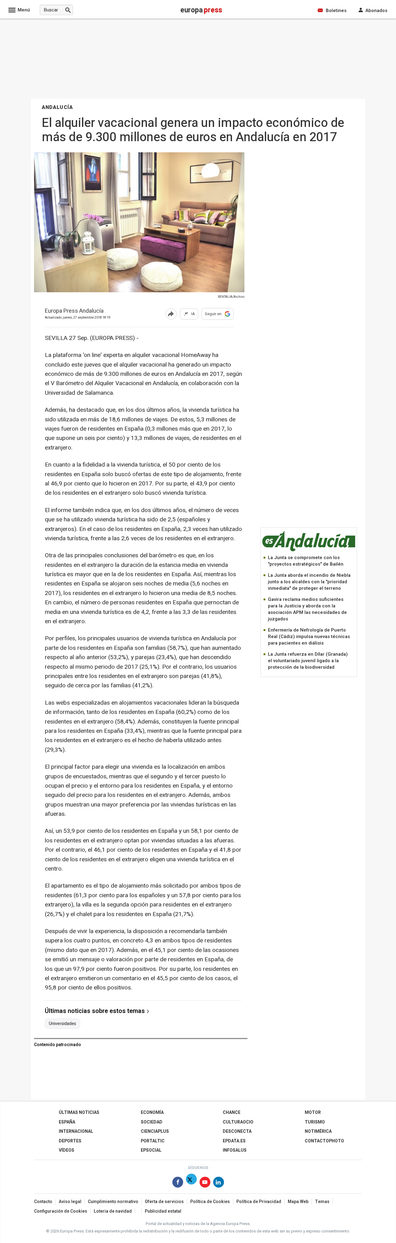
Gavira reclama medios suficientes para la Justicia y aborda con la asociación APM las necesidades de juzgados (307, 609)
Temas (322, 1201)
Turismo (315, 1122)
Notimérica (318, 1131)
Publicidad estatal (163, 1211)
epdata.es (234, 1141)
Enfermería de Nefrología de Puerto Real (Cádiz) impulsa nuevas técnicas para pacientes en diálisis (309, 636)
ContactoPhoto (324, 1141)
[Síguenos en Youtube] (205, 1183)
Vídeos (66, 1150)
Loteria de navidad (113, 1211)
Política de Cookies (210, 1201)
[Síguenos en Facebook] (177, 1183)
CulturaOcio (238, 1122)
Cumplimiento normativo (113, 1201)
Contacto (43, 1201)
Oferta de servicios (164, 1201)
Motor (313, 1112)
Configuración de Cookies (60, 1211)
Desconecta (237, 1131)
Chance (231, 1112)
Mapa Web (298, 1201)
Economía (152, 1112)
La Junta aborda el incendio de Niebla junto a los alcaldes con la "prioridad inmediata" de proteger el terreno (309, 582)
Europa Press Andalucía (74, 311)
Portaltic (153, 1141)
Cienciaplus (155, 1131)
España (67, 1122)
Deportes (70, 1141)
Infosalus (235, 1150)
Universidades (62, 1024)
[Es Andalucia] (308, 550)
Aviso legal (70, 1201)
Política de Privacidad (258, 1201)
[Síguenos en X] (191, 1183)
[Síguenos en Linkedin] (218, 1183)
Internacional (76, 1131)
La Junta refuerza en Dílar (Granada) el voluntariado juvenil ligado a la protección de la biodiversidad (308, 661)
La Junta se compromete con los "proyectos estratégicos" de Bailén (305, 560)
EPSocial (151, 1150)
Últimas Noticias (79, 1112)
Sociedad (151, 1122)
